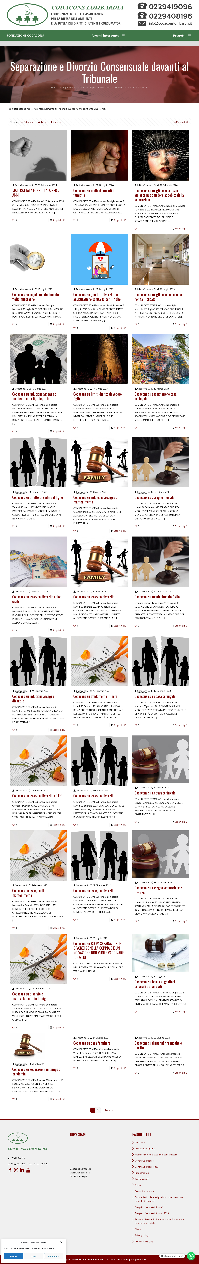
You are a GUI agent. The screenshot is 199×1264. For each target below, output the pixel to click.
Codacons (20, 388)
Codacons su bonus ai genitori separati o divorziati (155, 984)
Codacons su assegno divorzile (93, 596)
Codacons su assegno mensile (154, 497)
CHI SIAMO (140, 1142)
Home (54, 87)
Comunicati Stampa (144, 1191)
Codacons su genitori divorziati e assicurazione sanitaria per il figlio (97, 297)
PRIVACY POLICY (142, 1235)
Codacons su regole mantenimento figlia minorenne (35, 297)
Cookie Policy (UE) (144, 1241)
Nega (33, 1256)
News (138, 1229)
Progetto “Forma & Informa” (149, 1207)
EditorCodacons (23, 185)
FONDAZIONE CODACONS (25, 35)
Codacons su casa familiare (91, 1043)
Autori (56, 122)
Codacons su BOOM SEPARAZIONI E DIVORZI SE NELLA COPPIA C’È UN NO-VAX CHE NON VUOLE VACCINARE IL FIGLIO (98, 950)
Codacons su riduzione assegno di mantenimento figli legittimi (35, 396)
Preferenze (53, 1256)
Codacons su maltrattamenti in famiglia (94, 193)
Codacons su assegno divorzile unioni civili (37, 599)
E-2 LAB (124, 1259)
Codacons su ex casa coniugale (155, 696)
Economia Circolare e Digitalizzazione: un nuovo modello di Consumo (159, 1199)
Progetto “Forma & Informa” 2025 (152, 1213)
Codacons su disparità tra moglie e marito (158, 1045)
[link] (65, 15)
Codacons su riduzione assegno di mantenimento (96, 499)
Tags (43, 122)
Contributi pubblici (144, 1160)
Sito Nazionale (142, 1172)
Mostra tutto (182, 122)
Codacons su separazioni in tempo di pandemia (37, 1071)
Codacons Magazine (145, 1148)
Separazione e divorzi (73, 87)
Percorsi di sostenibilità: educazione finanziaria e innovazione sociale (159, 1221)
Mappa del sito (138, 1259)
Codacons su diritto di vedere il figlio (37, 497)
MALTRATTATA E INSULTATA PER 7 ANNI (35, 193)
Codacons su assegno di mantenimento (28, 893)
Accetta (13, 1256)
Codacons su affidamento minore (95, 696)
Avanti (108, 1110)
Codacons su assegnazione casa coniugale (156, 396)
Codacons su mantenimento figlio (157, 596)
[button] (61, 1242)
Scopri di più (59, 220)
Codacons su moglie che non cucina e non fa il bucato (159, 297)
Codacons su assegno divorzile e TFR (37, 795)
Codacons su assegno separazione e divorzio (158, 890)
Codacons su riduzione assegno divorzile (33, 698)
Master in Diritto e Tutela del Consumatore (156, 1154)
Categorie (29, 122)
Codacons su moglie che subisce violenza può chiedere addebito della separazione (159, 195)
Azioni (138, 1185)
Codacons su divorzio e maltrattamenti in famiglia (30, 996)
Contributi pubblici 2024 (147, 1166)
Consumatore (142, 1179)
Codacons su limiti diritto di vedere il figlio (98, 396)
